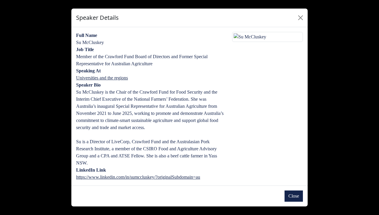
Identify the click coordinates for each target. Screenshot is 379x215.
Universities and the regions (102, 77)
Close (293, 195)
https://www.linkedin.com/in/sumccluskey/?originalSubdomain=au (138, 177)
